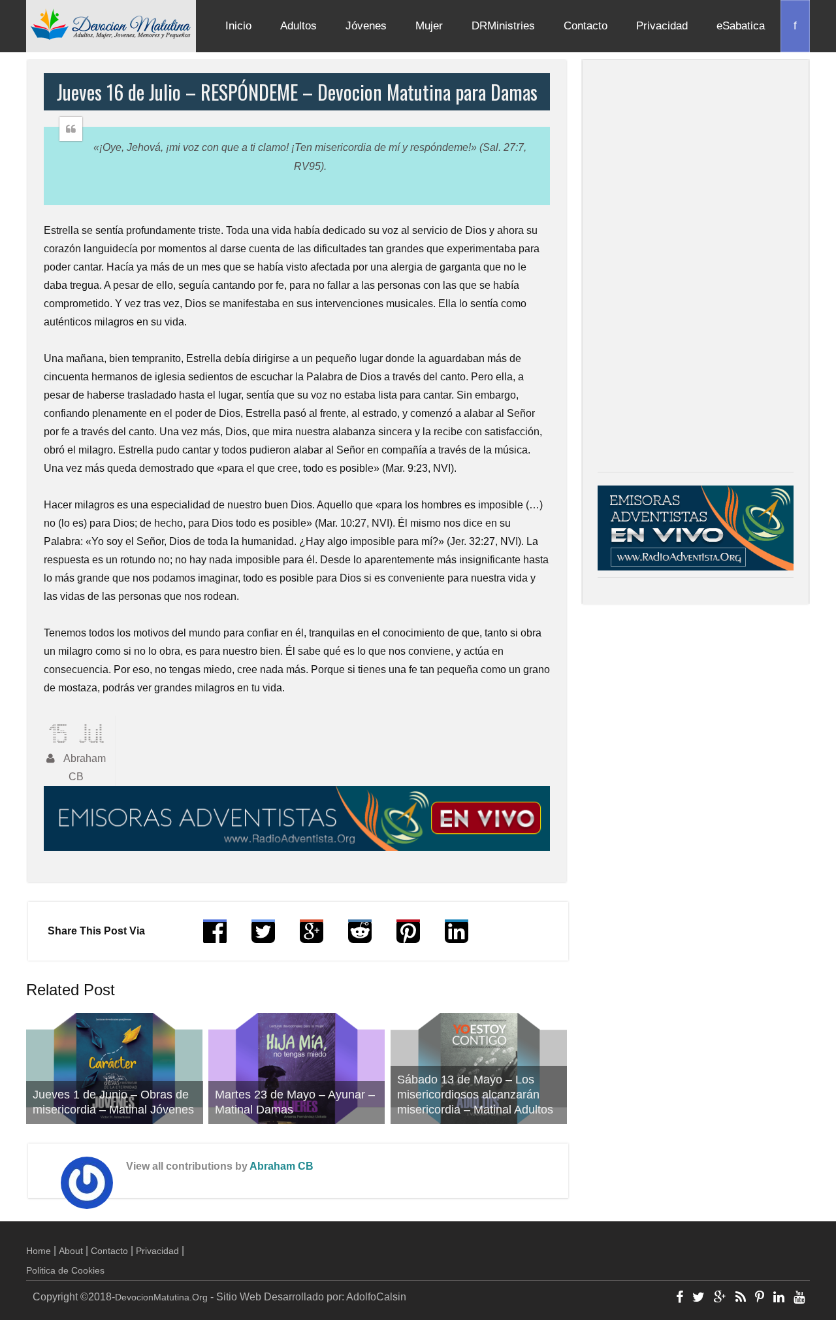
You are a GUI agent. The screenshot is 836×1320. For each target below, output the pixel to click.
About (71, 1251)
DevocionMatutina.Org (161, 1297)
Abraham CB (281, 1166)
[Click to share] (311, 937)
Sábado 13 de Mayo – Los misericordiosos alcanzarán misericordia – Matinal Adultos (475, 1094)
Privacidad (662, 26)
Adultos (298, 26)
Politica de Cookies (65, 1270)
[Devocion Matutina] (111, 23)
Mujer (429, 26)
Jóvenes (366, 26)
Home (38, 1251)
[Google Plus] (720, 1298)
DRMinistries (503, 26)
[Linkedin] (778, 1298)
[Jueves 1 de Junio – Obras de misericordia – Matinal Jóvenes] (114, 1068)
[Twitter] (698, 1298)
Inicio (238, 26)
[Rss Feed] (740, 1298)
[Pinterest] (759, 1298)
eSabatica (740, 26)
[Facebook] (679, 1298)
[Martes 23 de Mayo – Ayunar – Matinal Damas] (296, 1068)
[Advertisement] (696, 269)
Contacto (585, 26)
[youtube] (799, 1298)
